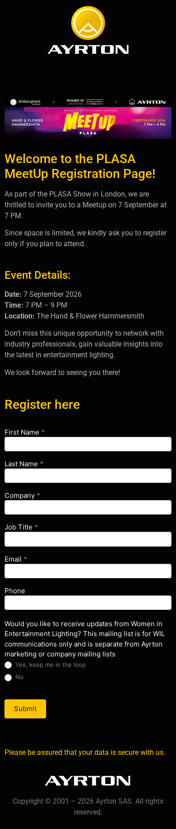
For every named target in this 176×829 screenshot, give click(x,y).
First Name (25, 432)
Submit (25, 708)
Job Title (21, 527)
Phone (15, 591)
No (18, 676)
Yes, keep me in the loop (50, 664)
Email (16, 559)
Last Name (24, 464)
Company (22, 496)
